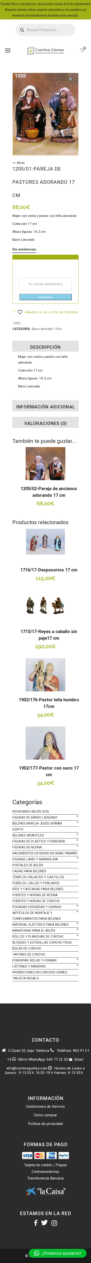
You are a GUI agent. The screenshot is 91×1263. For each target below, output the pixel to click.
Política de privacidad (45, 1124)
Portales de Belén (27, 865)
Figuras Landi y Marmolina (35, 859)
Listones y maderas (29, 966)
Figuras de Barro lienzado (34, 817)
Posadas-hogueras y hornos (36, 907)
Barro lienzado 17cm (47, 329)
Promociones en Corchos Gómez (39, 972)
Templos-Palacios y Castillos (38, 877)
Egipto (17, 829)
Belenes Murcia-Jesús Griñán (37, 823)
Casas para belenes (29, 871)
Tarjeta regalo (25, 978)
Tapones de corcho (28, 954)
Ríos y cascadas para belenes (37, 889)
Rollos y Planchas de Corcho (37, 937)
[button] (71, 80)
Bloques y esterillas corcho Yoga (42, 942)
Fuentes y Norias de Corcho (36, 901)
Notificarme (45, 297)
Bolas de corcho (26, 948)
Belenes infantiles (28, 835)
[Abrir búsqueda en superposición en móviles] (45, 30)
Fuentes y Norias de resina (35, 895)
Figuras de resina (27, 847)
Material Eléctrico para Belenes (40, 925)
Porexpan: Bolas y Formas (34, 960)
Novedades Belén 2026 (30, 812)
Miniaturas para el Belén (33, 931)
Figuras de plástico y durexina (38, 841)
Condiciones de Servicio (45, 1106)
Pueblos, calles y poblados (35, 883)
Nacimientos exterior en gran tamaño (45, 853)
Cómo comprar (45, 1115)
